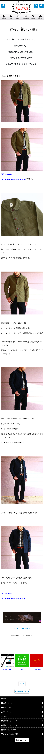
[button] (3, 6)
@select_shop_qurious (22, 628)
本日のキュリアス (23, 691)
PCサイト (23, 740)
